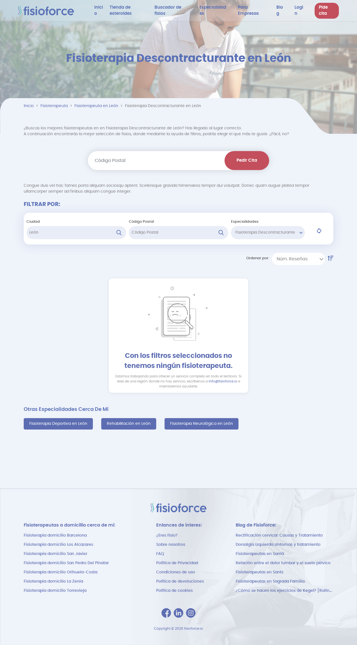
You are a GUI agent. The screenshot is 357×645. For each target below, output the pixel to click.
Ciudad (33, 222)
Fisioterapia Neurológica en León (201, 424)
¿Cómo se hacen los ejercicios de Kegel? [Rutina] (284, 591)
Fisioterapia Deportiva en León (58, 424)
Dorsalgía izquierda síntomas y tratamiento (278, 545)
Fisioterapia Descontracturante (265, 232)
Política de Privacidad (177, 563)
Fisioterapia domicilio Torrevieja (55, 591)
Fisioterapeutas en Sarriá (260, 554)
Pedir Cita (247, 160)
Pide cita (323, 10)
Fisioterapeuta (54, 106)
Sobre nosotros (170, 545)
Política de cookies (174, 591)
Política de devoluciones (180, 581)
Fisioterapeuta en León (96, 106)
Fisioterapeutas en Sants (259, 572)
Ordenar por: (257, 258)
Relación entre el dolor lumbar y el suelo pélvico (283, 563)
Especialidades (245, 222)
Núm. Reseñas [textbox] (292, 259)
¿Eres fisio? (167, 535)
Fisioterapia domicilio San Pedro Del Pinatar (66, 563)
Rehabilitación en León (129, 424)
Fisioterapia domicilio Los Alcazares (58, 545)
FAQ (160, 554)
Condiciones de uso (175, 572)
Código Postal (141, 222)
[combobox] (298, 259)
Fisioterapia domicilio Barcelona (55, 535)
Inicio (29, 106)
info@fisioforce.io (223, 381)
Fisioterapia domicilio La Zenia (53, 581)
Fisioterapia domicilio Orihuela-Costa (60, 572)
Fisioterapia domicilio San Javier (55, 554)
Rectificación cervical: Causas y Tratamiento (279, 535)
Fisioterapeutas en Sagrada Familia (270, 581)
